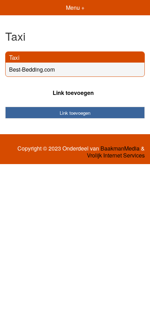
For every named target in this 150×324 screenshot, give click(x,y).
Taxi (14, 57)
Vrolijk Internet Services (116, 155)
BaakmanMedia (120, 148)
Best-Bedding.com (32, 69)
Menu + (75, 7)
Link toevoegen (73, 93)
